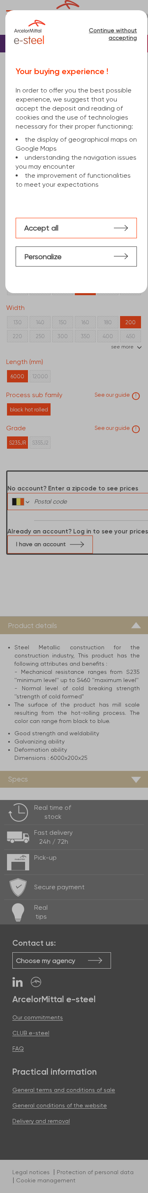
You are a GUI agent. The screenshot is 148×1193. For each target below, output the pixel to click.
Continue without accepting (113, 34)
